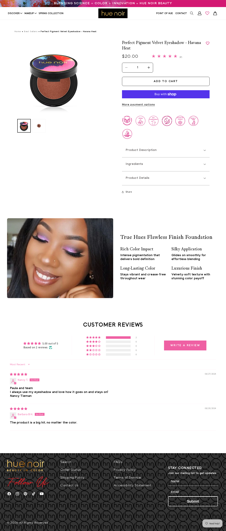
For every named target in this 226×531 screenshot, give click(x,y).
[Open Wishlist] (207, 13)
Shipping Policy (72, 477)
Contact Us (69, 485)
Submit (193, 501)
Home (17, 31)
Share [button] (129, 191)
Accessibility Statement (133, 485)
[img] (18, 374)
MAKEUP (29, 13)
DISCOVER (14, 13)
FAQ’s (118, 462)
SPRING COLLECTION (51, 13)
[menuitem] (15, 13)
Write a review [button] (185, 345)
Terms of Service (127, 477)
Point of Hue (164, 13)
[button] (192, 13)
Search (66, 462)
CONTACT (181, 13)
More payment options (138, 104)
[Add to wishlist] (207, 43)
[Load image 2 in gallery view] (39, 125)
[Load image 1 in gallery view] (24, 125)
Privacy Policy (125, 470)
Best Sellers (30, 31)
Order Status (70, 470)
